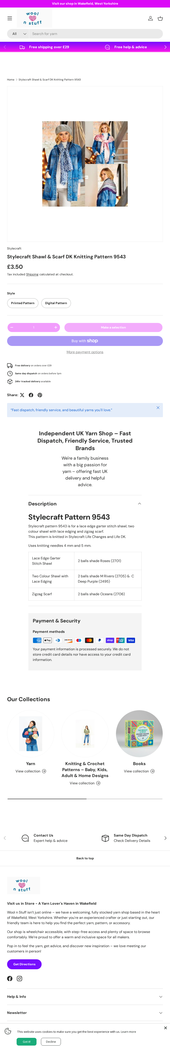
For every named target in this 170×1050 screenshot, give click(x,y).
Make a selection (113, 327)
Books (139, 763)
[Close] (165, 1028)
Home (10, 79)
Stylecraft (14, 248)
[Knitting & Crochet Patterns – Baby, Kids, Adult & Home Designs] (85, 733)
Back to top (85, 858)
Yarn (30, 763)
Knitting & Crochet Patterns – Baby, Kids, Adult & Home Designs (85, 769)
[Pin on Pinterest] (39, 395)
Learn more (128, 1032)
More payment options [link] (85, 352)
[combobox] (85, 33)
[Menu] (10, 18)
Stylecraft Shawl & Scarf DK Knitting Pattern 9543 (50, 79)
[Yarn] (30, 733)
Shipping (32, 274)
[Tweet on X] (22, 395)
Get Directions (24, 964)
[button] (160, 18)
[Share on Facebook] (31, 395)
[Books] (139, 733)
